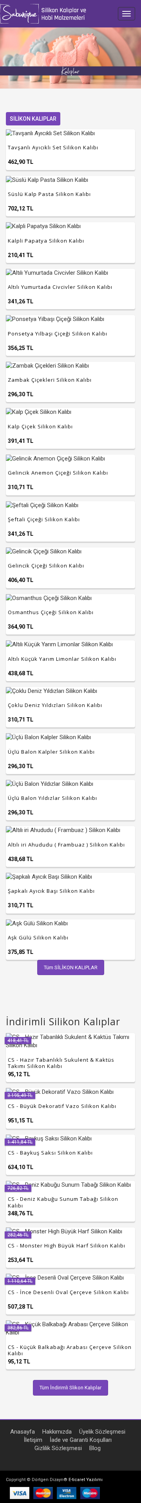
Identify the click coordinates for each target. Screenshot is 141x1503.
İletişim (33, 1439)
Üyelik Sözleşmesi (102, 1431)
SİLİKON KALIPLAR (33, 119)
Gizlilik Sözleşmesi (58, 1448)
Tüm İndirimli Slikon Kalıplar (70, 1388)
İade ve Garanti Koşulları (81, 1439)
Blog (95, 1448)
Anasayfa (22, 1431)
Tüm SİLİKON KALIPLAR (71, 967)
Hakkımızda (57, 1431)
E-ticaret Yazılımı (86, 1479)
